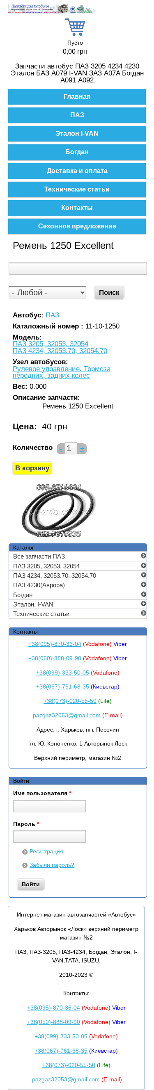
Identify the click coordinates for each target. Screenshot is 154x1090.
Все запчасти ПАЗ (39, 556)
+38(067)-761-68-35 (62, 686)
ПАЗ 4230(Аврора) (39, 584)
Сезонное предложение (77, 226)
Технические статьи (77, 189)
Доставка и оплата (77, 170)
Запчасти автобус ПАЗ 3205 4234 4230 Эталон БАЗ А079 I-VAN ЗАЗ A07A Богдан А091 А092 (77, 73)
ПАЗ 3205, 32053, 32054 (50, 344)
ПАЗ (77, 115)
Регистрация (46, 851)
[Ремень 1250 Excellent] (58, 537)
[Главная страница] (51, 12)
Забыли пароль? (52, 865)
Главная (77, 96)
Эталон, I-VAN (33, 604)
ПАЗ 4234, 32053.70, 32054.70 (60, 351)
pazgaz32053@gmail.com (67, 715)
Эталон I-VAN (77, 133)
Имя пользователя (42, 793)
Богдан (77, 151)
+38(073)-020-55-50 (70, 701)
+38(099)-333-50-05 (62, 672)
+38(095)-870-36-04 (54, 644)
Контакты (77, 207)
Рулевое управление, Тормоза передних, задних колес (61, 372)
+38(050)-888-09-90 (54, 658)
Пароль (26, 824)
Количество (33, 448)
